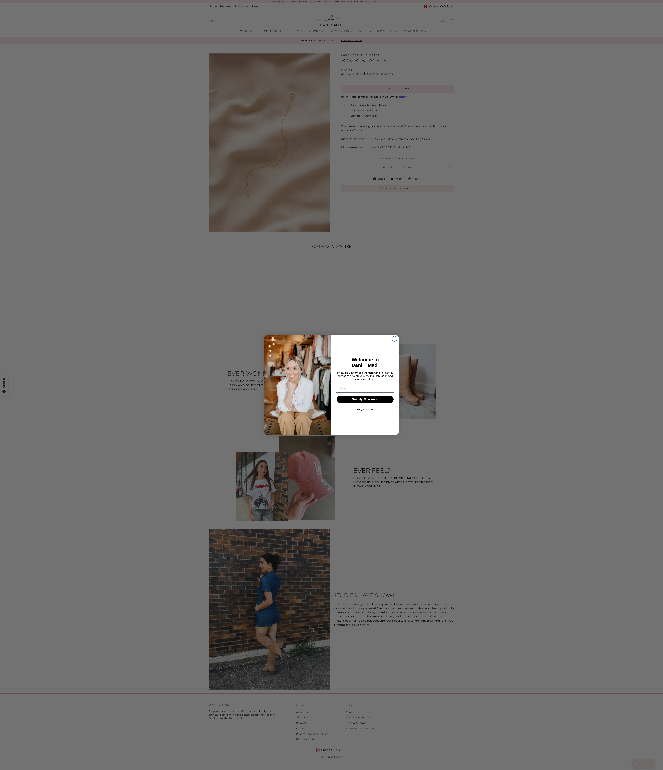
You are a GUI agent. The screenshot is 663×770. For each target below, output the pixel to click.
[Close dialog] (394, 338)
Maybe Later (365, 410)
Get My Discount (365, 399)
